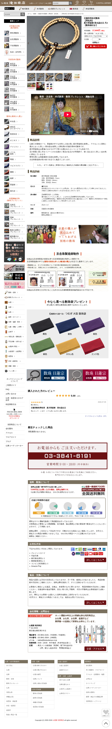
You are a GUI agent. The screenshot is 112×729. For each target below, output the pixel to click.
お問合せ (89, 679)
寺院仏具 (9, 692)
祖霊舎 (10, 356)
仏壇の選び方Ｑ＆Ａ (40, 670)
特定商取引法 (11, 404)
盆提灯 (8, 710)
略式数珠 (25, 9)
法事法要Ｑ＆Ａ (64, 684)
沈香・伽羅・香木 (14, 322)
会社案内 (9, 428)
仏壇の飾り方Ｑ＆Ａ (40, 665)
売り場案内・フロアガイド (95, 670)
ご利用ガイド (11, 385)
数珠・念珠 (12, 292)
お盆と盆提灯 (64, 665)
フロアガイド (11, 437)
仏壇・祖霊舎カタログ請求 (14, 399)
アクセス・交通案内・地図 (95, 674)
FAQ (7, 389)
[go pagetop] (106, 723)
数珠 (34, 14)
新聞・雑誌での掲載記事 (94, 697)
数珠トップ (9, 8)
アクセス (9, 433)
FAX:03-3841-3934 (14, 415)
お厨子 (10, 332)
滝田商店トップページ (93, 701)
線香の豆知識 (37, 698)
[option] (54, 43)
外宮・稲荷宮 (11, 706)
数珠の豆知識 (37, 693)
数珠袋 (75, 9)
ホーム (30, 14)
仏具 (7, 688)
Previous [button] (29, 43)
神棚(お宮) (10, 697)
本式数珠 (40, 9)
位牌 (9, 307)
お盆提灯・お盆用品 (15, 351)
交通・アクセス (95, 649)
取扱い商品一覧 (11, 714)
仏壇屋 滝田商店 (58, 720)
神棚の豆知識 (37, 702)
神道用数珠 (90, 9)
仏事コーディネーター (14, 446)
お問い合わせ (11, 394)
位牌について (37, 679)
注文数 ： (88, 39)
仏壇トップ (33, 3)
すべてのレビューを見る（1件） (96, 416)
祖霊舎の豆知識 (38, 707)
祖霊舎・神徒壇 (11, 701)
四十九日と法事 (64, 680)
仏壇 (9, 302)
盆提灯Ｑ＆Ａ (63, 670)
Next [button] (78, 43)
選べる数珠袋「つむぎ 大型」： (95, 33)
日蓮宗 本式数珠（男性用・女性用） (48, 14)
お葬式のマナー (64, 693)
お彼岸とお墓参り (65, 689)
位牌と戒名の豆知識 (40, 683)
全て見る (9, 665)
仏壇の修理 (37, 674)
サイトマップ (90, 683)
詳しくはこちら (95, 560)
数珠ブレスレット (58, 9)
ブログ (41, 3)
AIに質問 (48, 3)
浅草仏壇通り (90, 692)
